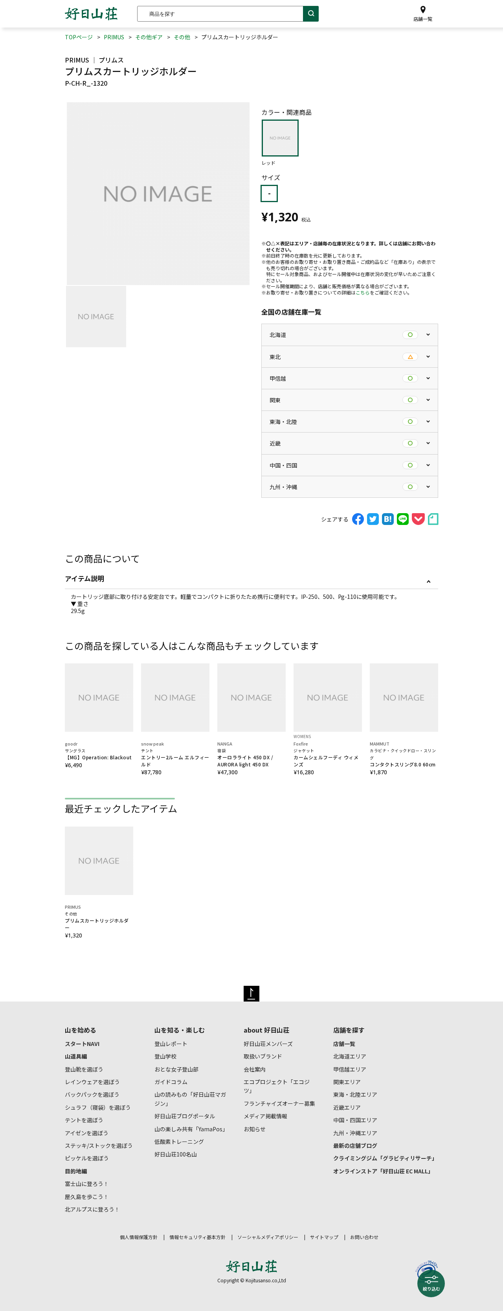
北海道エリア (349, 1056)
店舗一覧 (344, 1044)
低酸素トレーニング (179, 1141)
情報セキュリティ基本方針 (197, 1237)
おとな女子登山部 (176, 1069)
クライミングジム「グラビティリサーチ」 (385, 1158)
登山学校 (165, 1056)
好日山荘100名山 (175, 1154)
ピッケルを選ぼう (87, 1158)
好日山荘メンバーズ (268, 1044)
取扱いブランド (263, 1056)
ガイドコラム (170, 1082)
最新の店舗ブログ (355, 1145)
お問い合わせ (364, 1237)
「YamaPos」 (191, 1129)
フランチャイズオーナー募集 (279, 1103)
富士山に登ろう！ (87, 1184)
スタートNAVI (82, 1044)
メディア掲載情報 (265, 1116)
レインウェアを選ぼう (92, 1082)
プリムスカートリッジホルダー (97, 921)
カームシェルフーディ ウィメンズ (326, 758)
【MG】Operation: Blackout (98, 754)
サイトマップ (324, 1237)
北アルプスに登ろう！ (92, 1209)
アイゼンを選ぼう (86, 1133)
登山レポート (170, 1044)
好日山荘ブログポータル (184, 1116)
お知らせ (255, 1129)
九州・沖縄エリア (355, 1133)
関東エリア (347, 1082)
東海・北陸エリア (355, 1094)
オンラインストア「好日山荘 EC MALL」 (383, 1171)
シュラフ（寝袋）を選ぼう (98, 1107)
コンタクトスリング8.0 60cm (403, 758)
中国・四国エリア (355, 1120)
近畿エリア (347, 1107)
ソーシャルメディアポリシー (267, 1237)
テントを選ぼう (84, 1120)
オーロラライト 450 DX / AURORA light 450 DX (245, 758)
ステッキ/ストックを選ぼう (99, 1145)
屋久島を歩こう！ (87, 1197)
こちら (363, 292)
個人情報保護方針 (139, 1237)
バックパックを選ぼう (92, 1094)
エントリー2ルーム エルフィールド (175, 758)
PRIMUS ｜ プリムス (94, 59)
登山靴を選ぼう (84, 1069)
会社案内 (255, 1069)
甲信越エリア (349, 1069)
